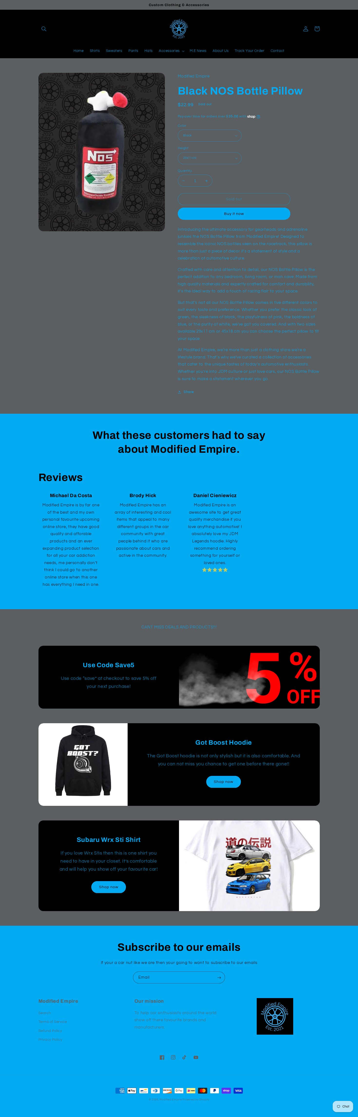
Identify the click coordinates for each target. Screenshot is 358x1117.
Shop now (223, 782)
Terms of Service (52, 1022)
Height (183, 148)
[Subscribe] (219, 977)
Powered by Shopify (196, 1099)
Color (182, 125)
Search (44, 1013)
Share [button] (189, 392)
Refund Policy (50, 1031)
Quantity (185, 171)
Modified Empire (171, 1099)
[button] (44, 28)
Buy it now (234, 214)
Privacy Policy (50, 1039)
